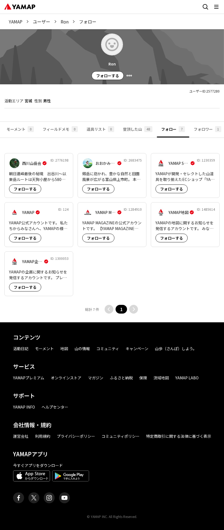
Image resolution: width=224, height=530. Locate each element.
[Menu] (129, 75)
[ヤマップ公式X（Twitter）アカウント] (33, 497)
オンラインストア (66, 377)
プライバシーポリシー (76, 436)
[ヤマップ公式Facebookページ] (18, 497)
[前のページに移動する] (109, 309)
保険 (143, 377)
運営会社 (20, 436)
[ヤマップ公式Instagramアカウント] (49, 497)
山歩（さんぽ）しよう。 (176, 348)
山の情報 (82, 348)
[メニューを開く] (216, 6)
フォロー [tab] (172, 129)
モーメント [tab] (19, 129)
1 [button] (121, 309)
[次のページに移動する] (133, 309)
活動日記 (20, 348)
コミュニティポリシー (121, 436)
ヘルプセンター (55, 407)
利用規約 (42, 436)
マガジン (95, 377)
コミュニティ (107, 348)
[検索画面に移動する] (205, 6)
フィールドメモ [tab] (59, 129)
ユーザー (41, 21)
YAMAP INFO (24, 407)
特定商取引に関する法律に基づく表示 (178, 436)
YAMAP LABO (187, 377)
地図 (64, 348)
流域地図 (161, 377)
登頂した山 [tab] (136, 129)
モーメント (44, 348)
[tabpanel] (112, 230)
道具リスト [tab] (99, 129)
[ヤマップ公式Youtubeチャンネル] (64, 497)
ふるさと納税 (121, 377)
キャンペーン (137, 348)
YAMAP (15, 21)
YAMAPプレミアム (28, 377)
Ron (65, 21)
